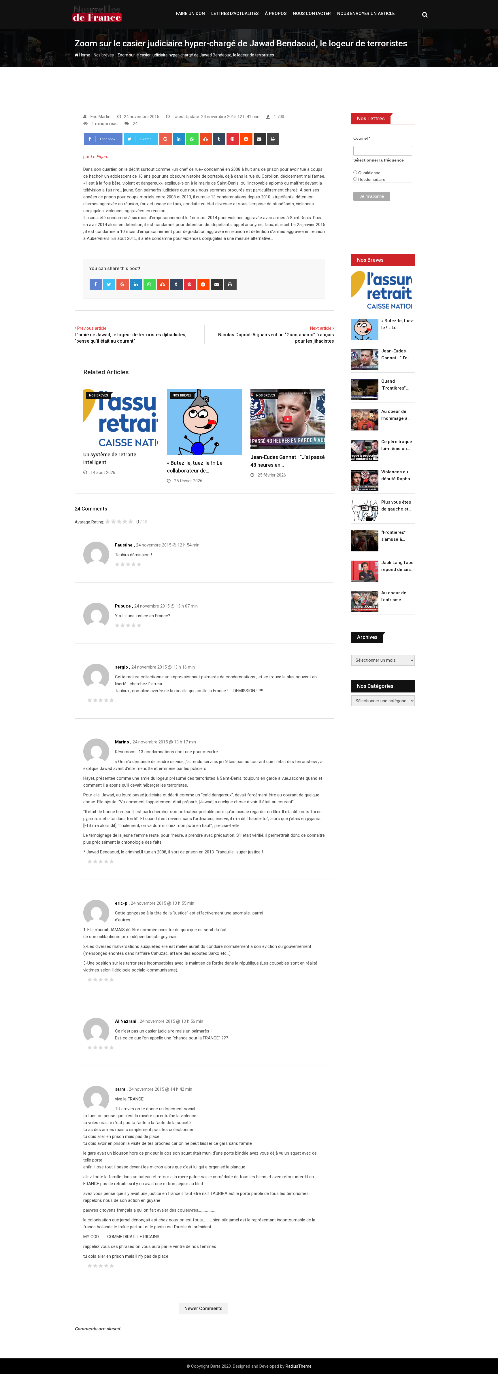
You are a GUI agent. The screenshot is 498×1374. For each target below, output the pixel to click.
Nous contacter (312, 13)
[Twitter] (109, 284)
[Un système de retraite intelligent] (381, 290)
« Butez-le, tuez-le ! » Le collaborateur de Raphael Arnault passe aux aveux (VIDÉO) (398, 324)
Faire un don (190, 13)
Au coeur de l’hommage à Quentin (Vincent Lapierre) (394, 415)
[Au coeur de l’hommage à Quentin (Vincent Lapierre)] (364, 419)
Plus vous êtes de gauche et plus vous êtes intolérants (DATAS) (396, 506)
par (95, 156)
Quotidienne (368, 172)
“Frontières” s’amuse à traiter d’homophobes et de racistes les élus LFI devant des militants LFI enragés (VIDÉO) (396, 536)
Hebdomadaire (371, 179)
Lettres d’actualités (235, 13)
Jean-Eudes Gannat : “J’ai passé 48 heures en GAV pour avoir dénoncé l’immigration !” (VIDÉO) (396, 354)
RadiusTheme (299, 1366)
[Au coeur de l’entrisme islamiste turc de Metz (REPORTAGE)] (364, 601)
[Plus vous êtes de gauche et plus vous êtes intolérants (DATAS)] (364, 510)
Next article (320, 328)
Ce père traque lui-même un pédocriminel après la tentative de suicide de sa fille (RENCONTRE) (396, 445)
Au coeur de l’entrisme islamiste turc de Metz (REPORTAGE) (395, 596)
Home (84, 55)
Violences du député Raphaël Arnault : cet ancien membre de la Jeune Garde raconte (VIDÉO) (397, 475)
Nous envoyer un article (366, 13)
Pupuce (123, 606)
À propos (275, 13)
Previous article (91, 328)
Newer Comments (203, 1308)
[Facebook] (96, 284)
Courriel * (361, 138)
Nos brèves (104, 55)
